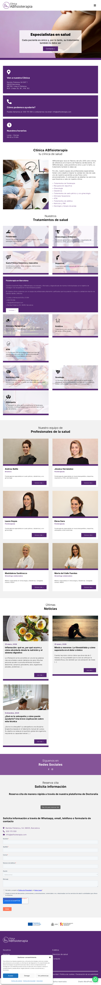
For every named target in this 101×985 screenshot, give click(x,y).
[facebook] (49, 769)
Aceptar (10, 976)
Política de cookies (16, 981)
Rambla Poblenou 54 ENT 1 (17, 82)
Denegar (27, 976)
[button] (50, 957)
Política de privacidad (29, 981)
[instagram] (52, 769)
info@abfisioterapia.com (62, 112)
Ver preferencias (43, 976)
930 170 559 (28, 112)
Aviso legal (39, 981)
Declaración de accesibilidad (87, 974)
